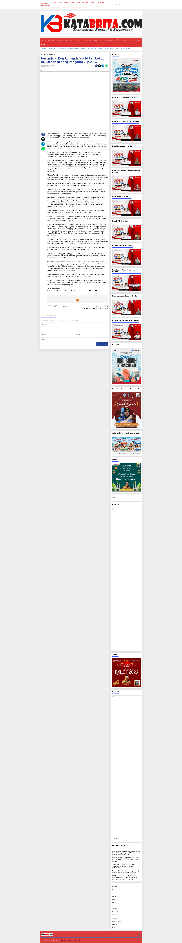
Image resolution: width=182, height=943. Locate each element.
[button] (140, 4)
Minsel (114, 899)
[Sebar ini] (96, 65)
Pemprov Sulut (116, 921)
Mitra (113, 902)
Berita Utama (116, 915)
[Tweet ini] (99, 65)
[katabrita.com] (91, 23)
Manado (115, 886)
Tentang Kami (77, 940)
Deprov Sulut (116, 912)
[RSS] (77, 300)
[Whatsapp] (106, 65)
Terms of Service (66, 940)
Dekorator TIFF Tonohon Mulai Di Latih (59, 306)
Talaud (114, 918)
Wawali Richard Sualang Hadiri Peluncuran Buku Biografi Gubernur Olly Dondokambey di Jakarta (126, 859)
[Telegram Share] (102, 65)
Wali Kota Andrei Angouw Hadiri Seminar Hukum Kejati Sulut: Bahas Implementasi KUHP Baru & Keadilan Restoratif (124, 877)
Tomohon (43, 66)
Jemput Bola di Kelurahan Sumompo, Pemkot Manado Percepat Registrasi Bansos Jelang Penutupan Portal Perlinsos (126, 852)
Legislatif (115, 924)
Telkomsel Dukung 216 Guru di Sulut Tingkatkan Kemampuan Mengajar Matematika (123, 866)
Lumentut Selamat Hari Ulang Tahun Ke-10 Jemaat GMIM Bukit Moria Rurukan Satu (95, 306)
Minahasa (115, 893)
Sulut (113, 905)
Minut (114, 896)
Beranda (115, 890)
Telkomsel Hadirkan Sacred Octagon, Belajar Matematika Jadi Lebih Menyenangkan (126, 871)
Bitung (114, 927)
